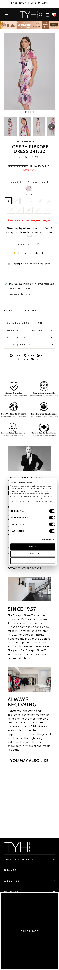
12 (49, 200)
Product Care (18, 337)
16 (19, 210)
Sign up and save (18, 859)
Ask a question (18, 345)
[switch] (52, 517)
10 (40, 200)
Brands (10, 870)
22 (47, 210)
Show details (46, 539)
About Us (11, 881)
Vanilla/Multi (29, 188)
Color (29, 182)
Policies (11, 891)
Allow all (32, 546)
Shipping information (24, 330)
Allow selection (32, 553)
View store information (20, 294)
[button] (10, 127)
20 (37, 210)
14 (11, 210)
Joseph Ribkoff (29, 141)
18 (28, 210)
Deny (33, 560)
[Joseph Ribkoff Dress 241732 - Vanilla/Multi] (14, 826)
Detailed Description (24, 323)
